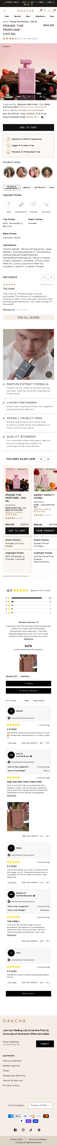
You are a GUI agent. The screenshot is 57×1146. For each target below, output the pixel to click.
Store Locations (12, 1061)
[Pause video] (28, 354)
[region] (28, 663)
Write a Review (33, 692)
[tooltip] (37, 622)
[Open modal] (9, 172)
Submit (45, 1043)
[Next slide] (51, 277)
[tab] (12, 187)
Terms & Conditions (38, 1139)
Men (28, 16)
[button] (4, 3)
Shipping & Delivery (14, 1076)
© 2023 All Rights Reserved (28, 1143)
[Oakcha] (14, 1021)
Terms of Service (13, 1081)
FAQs (6, 1071)
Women (17, 16)
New (7, 16)
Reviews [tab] (11, 676)
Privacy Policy (11, 1086)
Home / (6, 22)
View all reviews (28, 317)
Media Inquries (11, 1066)
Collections (40, 16)
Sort (27, 700)
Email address (11, 1042)
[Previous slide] (44, 277)
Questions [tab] (25, 676)
